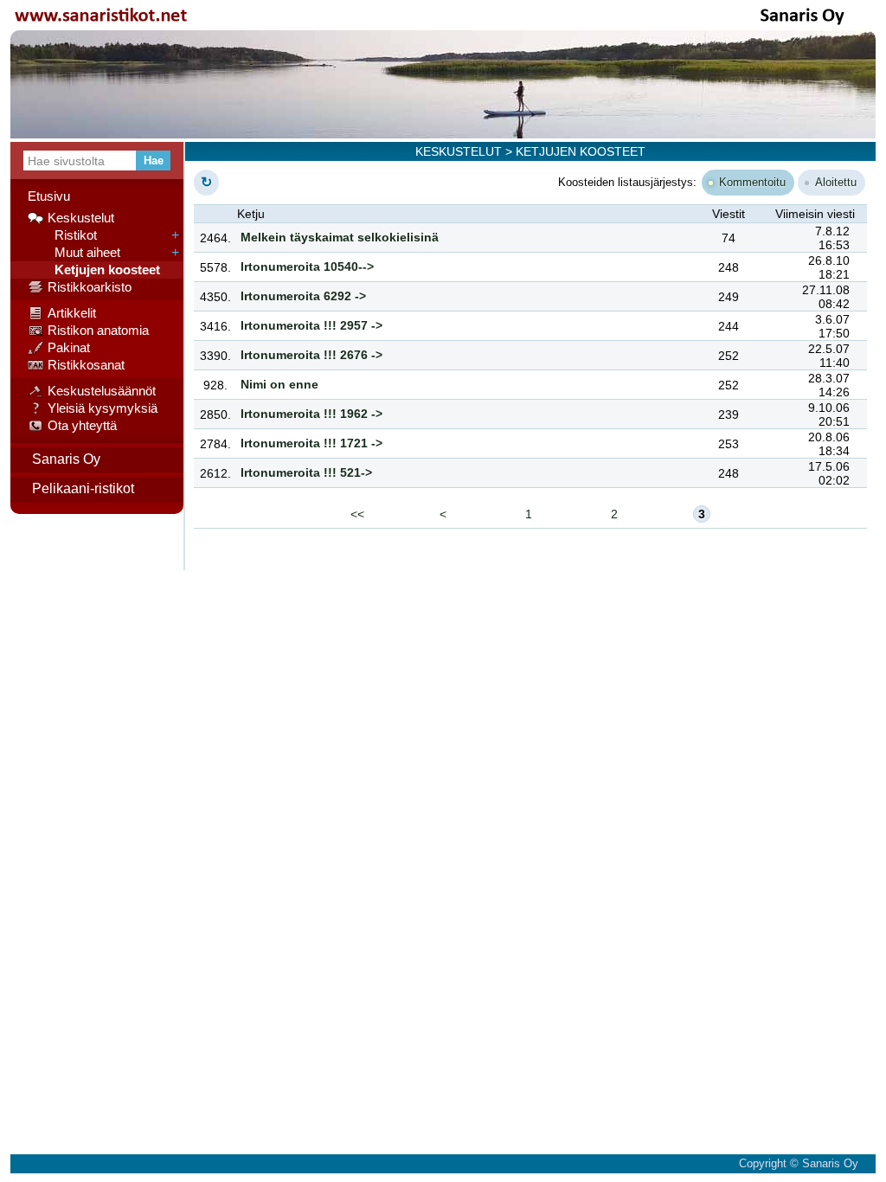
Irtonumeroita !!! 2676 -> (311, 355)
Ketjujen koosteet (104, 269)
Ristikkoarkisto (90, 286)
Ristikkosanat (86, 364)
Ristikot (72, 235)
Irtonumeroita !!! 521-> (306, 472)
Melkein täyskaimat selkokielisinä (340, 237)
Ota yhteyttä (82, 425)
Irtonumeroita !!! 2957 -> (311, 325)
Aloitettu (836, 182)
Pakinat (69, 347)
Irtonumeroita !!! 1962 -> (311, 414)
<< (357, 514)
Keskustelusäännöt (102, 390)
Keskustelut (81, 217)
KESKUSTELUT (458, 151)
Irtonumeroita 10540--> (307, 266)
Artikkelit (72, 312)
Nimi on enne (279, 384)
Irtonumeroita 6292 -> (303, 296)
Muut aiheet (84, 252)
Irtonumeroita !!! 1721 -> (311, 443)
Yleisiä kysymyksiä (102, 408)
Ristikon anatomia (98, 330)
